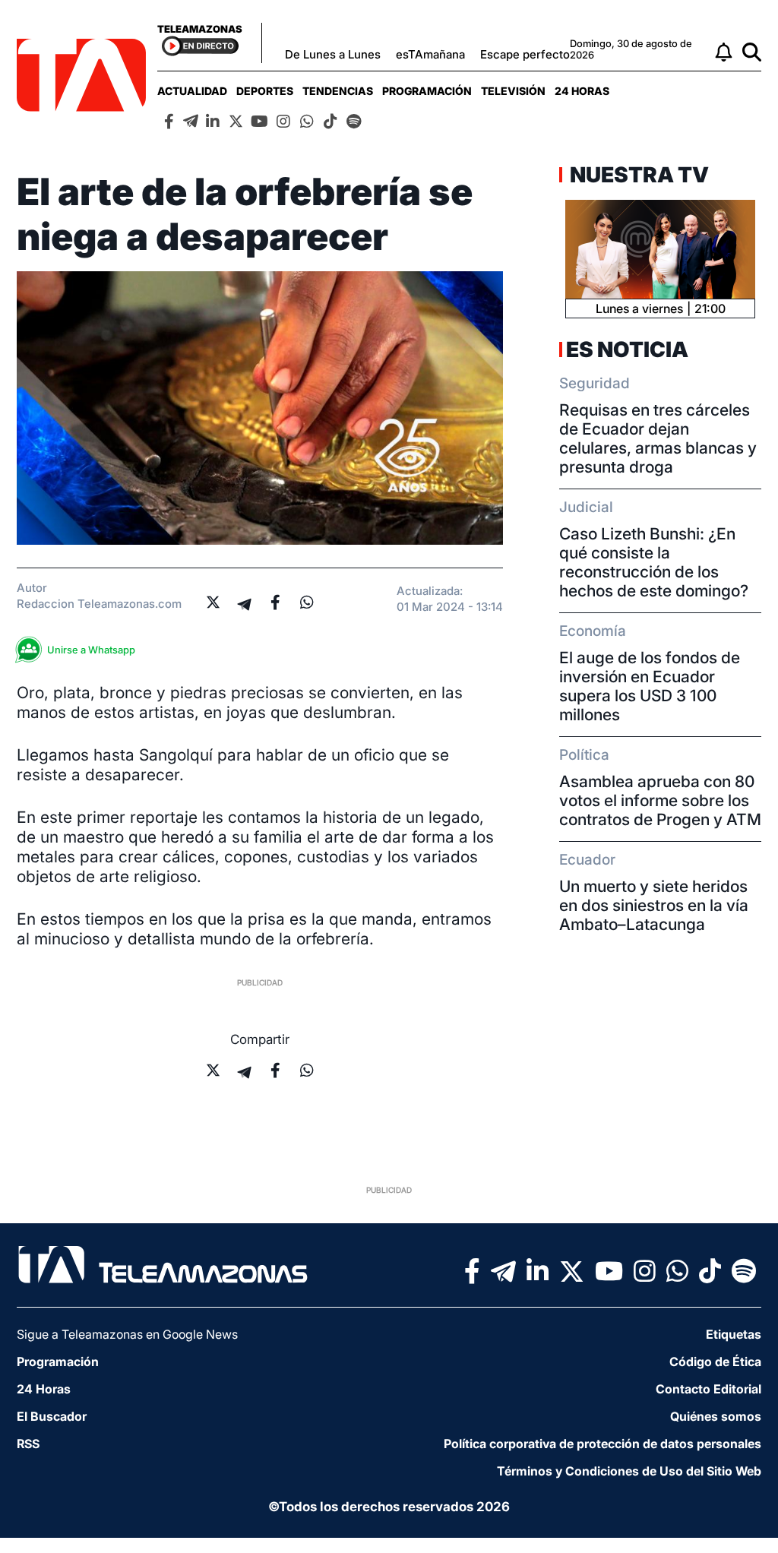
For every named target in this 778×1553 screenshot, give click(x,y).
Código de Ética (715, 1361)
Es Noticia (627, 349)
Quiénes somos (715, 1416)
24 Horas (582, 90)
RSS (28, 1443)
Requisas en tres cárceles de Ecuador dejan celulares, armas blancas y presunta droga (658, 438)
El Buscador (52, 1416)
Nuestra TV (637, 175)
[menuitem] (192, 90)
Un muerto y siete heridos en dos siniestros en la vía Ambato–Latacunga (653, 905)
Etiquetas (733, 1334)
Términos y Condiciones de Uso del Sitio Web (629, 1471)
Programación (427, 90)
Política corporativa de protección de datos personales (602, 1443)
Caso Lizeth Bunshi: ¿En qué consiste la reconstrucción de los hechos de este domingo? (653, 562)
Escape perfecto (525, 54)
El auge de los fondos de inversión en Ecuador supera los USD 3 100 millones (649, 686)
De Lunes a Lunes (333, 54)
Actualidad (192, 90)
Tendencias (337, 90)
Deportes (264, 90)
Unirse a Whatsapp (91, 650)
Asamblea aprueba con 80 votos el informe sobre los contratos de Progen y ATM (660, 800)
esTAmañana (430, 54)
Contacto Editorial (708, 1388)
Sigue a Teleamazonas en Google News (127, 1334)
